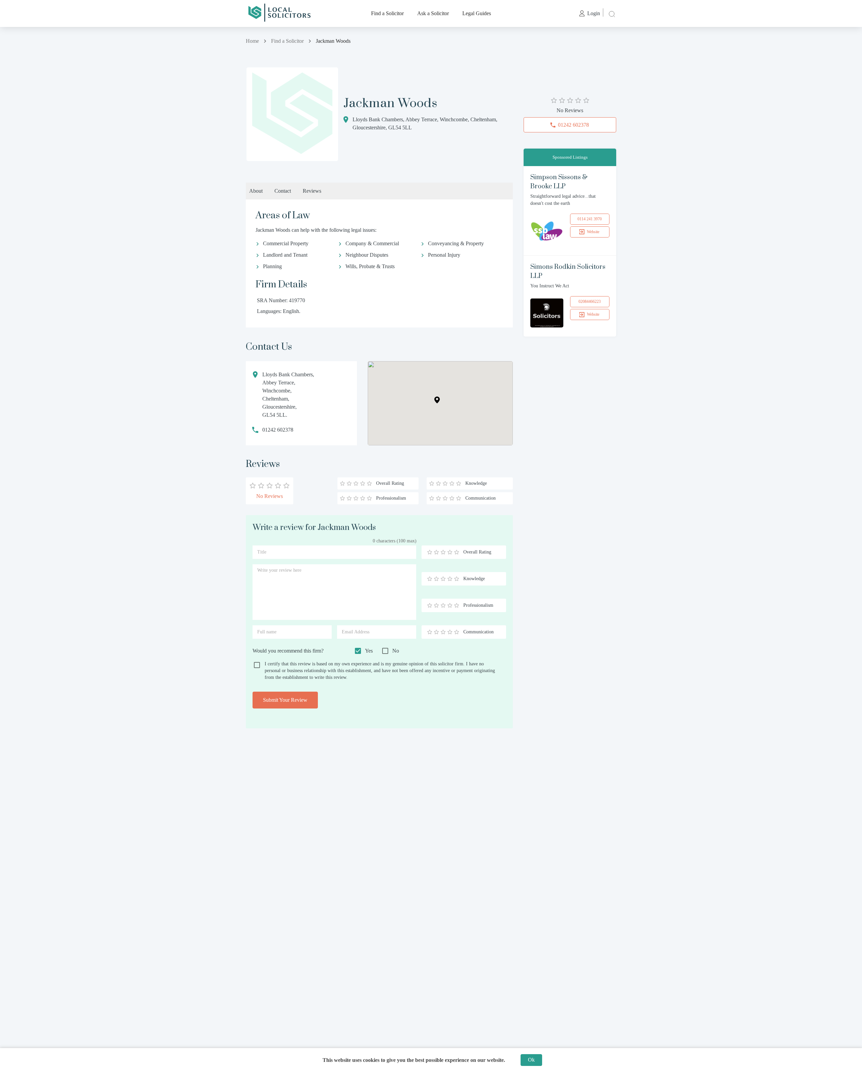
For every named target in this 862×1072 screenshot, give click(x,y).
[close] (611, 13)
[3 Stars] (443, 552)
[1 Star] (429, 552)
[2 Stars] (436, 552)
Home (252, 41)
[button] (437, 400)
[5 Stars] (456, 552)
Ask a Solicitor (433, 13)
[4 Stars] (449, 552)
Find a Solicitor (387, 13)
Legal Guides (476, 13)
